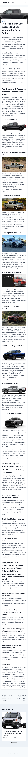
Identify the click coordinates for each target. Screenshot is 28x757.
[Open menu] (25, 3)
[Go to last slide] (4, 726)
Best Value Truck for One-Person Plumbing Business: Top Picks (7, 696)
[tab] (11, 742)
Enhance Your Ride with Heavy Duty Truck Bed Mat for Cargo (21, 696)
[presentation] (14, 720)
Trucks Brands (7, 737)
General (4, 21)
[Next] (24, 726)
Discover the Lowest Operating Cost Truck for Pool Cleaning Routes (13, 733)
